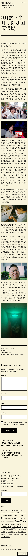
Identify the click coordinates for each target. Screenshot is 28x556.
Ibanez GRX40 (9, 518)
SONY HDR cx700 (5, 524)
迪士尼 (22, 354)
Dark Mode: (21, 554)
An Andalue (7, 3)
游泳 (10, 534)
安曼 (4, 532)
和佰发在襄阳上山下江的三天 (10, 478)
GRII (15, 354)
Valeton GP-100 (15, 524)
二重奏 (6, 529)
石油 (19, 534)
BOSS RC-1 (4, 515)
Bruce (10, 515)
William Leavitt (6, 527)
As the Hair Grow (22, 512)
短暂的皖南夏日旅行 (7, 483)
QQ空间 (18, 521)
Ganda (12, 354)
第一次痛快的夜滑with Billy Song (11, 476)
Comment (5, 375)
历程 (22, 529)
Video (21, 524)
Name (3, 394)
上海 (22, 526)
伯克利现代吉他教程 (14, 529)
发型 (24, 529)
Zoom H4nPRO (16, 527)
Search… (4, 490)
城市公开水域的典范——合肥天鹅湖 (12, 486)
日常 (11, 352)
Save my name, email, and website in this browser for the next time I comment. (15, 423)
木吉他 (20, 532)
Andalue (5, 350)
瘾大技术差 (14, 534)
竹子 (18, 354)
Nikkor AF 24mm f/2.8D (19, 518)
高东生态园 (5, 537)
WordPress (17, 549)
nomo (2, 521)
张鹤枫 (9, 531)
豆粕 (25, 534)
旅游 (16, 531)
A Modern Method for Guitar (13, 510)
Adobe (7, 354)
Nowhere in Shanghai (9, 521)
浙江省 (7, 534)
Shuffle (24, 521)
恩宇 (12, 531)
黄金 (9, 536)
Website (3, 413)
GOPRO (20, 515)
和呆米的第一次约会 (7, 481)
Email (3, 403)
